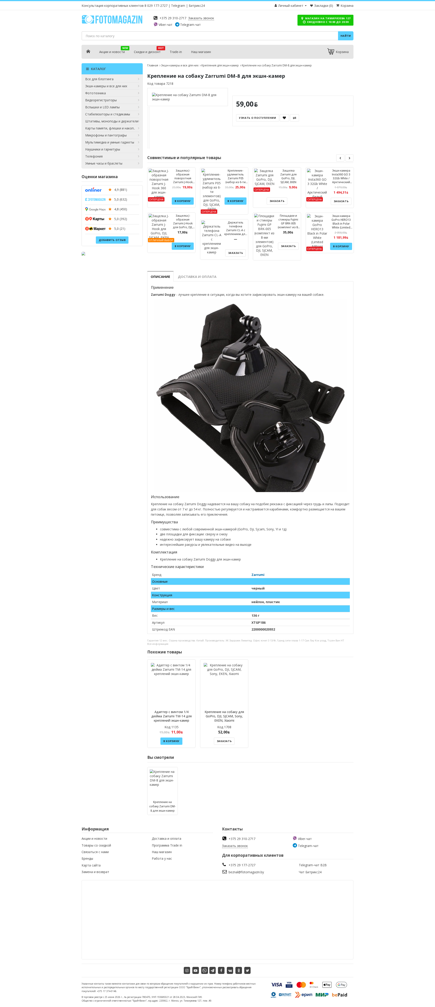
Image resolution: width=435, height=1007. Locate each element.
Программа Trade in (167, 845)
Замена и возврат (95, 872)
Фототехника (95, 93)
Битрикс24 (197, 5)
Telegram (178, 5)
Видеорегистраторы (101, 100)
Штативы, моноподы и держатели (111, 121)
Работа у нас (162, 858)
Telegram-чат (190, 24)
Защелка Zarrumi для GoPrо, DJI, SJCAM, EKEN (288, 176)
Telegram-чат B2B (313, 865)
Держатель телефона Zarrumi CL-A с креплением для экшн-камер (235, 230)
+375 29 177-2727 (242, 865)
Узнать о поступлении (257, 117)
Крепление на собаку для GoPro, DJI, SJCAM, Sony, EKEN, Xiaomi (224, 716)
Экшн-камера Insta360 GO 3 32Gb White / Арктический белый (341, 178)
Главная (152, 65)
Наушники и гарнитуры (102, 149)
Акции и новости (112, 52)
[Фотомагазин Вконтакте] (230, 970)
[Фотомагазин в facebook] (221, 970)
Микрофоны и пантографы (106, 135)
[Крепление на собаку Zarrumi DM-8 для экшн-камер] (187, 97)
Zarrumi (257, 575)
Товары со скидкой (96, 845)
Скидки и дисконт (147, 52)
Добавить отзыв (112, 240)
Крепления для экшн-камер (220, 65)
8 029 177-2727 (156, 5)
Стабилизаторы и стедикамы (107, 114)
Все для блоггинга (99, 79)
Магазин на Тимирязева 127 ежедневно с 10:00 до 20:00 (327, 20)
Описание (160, 276)
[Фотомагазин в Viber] (204, 970)
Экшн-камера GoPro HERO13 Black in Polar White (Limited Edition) (341, 223)
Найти (346, 35)
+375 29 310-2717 (173, 18)
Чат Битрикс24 (310, 872)
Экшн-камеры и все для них (106, 86)
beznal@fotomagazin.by (246, 872)
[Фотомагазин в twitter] (247, 970)
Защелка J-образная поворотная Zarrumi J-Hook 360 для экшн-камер (183, 180)
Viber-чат (165, 24)
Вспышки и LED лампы (102, 107)
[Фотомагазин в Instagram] (187, 970)
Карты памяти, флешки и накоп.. (110, 128)
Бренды (87, 858)
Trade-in (176, 52)
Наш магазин (201, 52)
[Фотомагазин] (112, 23)
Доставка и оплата (197, 276)
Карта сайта (91, 865)
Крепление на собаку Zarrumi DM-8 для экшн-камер (162, 806)
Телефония (94, 156)
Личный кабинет (290, 5)
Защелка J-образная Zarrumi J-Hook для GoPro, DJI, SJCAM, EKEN (183, 223)
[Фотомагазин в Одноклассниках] (238, 970)
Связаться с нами (95, 852)
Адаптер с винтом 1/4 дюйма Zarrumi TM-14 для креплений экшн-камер (171, 716)
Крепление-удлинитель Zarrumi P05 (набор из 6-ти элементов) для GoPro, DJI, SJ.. (235, 180)
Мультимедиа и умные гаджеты (109, 142)
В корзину (183, 201)
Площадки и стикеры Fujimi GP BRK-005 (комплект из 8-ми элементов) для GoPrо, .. (288, 225)
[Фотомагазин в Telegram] (212, 970)
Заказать (235, 253)
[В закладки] (284, 117)
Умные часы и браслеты (103, 163)
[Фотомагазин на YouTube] (195, 970)
